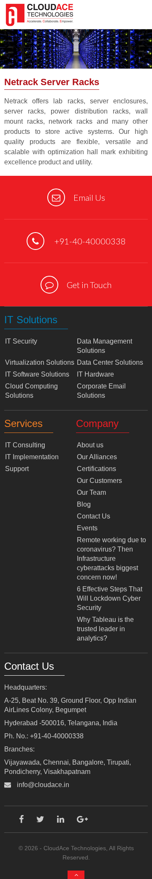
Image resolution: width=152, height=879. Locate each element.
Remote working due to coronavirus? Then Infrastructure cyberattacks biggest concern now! (111, 558)
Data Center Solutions (110, 362)
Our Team (91, 492)
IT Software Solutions (37, 374)
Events (87, 528)
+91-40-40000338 (89, 241)
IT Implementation (32, 456)
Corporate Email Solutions (101, 391)
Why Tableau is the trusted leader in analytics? (105, 629)
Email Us (89, 197)
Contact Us (93, 516)
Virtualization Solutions (39, 362)
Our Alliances (97, 456)
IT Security (21, 341)
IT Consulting (25, 445)
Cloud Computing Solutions (31, 391)
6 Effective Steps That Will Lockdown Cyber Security (109, 598)
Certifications (96, 468)
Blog (84, 504)
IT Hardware (95, 374)
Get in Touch (89, 285)
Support (17, 468)
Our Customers (99, 480)
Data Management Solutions (104, 346)
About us (90, 445)
